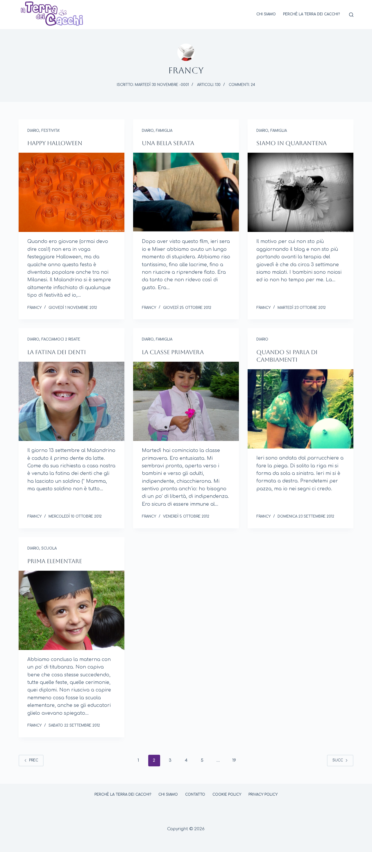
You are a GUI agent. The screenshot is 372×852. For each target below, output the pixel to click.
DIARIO (33, 131)
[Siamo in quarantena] (300, 192)
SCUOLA (49, 548)
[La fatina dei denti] (71, 401)
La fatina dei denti (56, 352)
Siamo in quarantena (291, 143)
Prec (33, 760)
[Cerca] (351, 14)
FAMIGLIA (164, 131)
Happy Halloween (54, 143)
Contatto (195, 794)
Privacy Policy (263, 794)
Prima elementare (54, 561)
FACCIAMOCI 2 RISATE (60, 339)
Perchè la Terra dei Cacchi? (311, 14)
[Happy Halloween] (71, 192)
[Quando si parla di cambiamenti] (300, 408)
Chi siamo (266, 14)
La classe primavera (173, 352)
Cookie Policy (226, 794)
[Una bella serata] (186, 192)
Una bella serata (168, 143)
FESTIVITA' (50, 131)
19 (234, 760)
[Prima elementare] (71, 610)
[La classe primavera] (186, 401)
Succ (337, 760)
